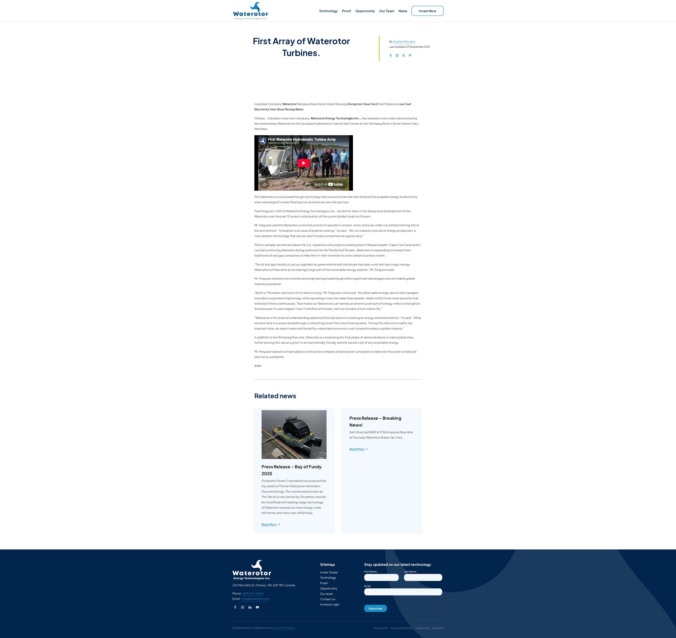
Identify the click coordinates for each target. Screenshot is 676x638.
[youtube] (257, 607)
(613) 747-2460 (253, 593)
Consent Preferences (284, 628)
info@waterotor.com (256, 599)
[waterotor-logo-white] (251, 561)
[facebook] (390, 55)
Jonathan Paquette (404, 41)
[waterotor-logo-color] (250, 3)
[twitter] (403, 55)
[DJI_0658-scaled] (294, 411)
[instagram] (397, 55)
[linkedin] (250, 607)
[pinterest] (410, 55)
